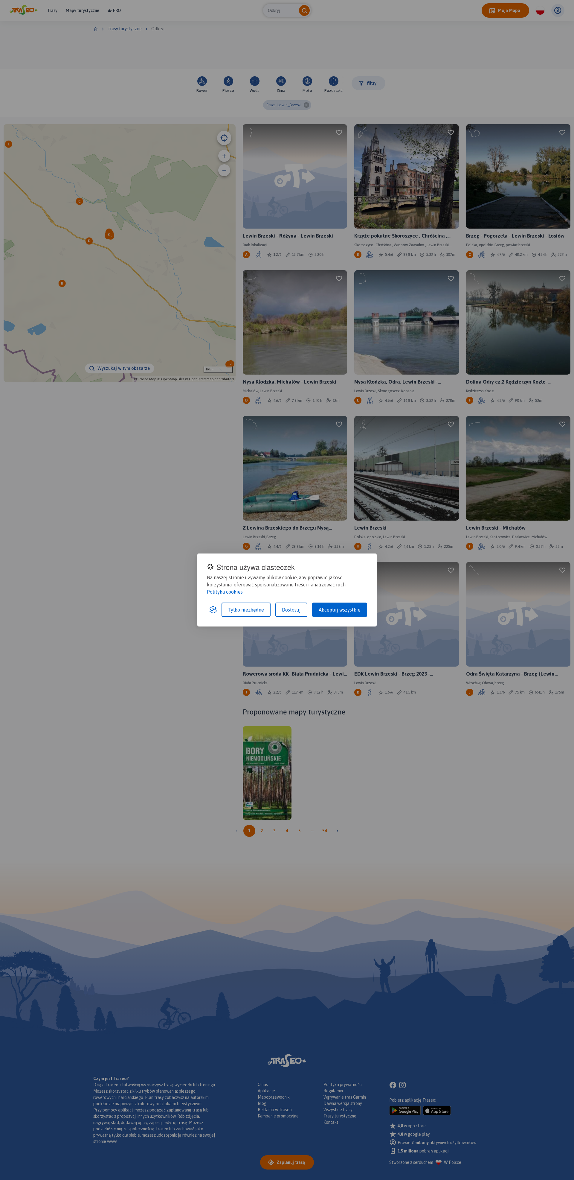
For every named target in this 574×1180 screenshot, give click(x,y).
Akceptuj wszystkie (340, 609)
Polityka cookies (225, 591)
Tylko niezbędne (246, 609)
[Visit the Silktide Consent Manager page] (213, 609)
